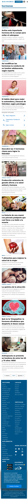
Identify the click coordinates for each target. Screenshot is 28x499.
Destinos (4, 435)
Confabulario (5, 421)
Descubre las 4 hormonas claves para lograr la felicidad (13, 151)
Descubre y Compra (20, 404)
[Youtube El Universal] (16, 452)
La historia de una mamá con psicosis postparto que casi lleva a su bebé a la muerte (14, 218)
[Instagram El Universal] (22, 452)
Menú (3, 255)
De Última (5, 449)
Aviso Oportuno (19, 408)
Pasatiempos (18, 428)
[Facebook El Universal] (19, 449)
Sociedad (4, 353)
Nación (4, 384)
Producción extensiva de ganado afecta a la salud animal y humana (12, 182)
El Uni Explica (6, 394)
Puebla (17, 388)
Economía (5, 414)
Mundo (4, 400)
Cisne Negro (5, 457)
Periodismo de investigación (6, 391)
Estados (4, 406)
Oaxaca (17, 386)
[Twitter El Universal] (22, 449)
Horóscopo (18, 429)
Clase (3, 443)
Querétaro (17, 392)
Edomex (17, 384)
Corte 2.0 (4, 386)
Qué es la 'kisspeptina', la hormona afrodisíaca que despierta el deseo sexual (13, 321)
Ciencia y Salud (6, 177)
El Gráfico (17, 418)
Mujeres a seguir (6, 388)
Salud (3, 212)
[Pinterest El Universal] (15, 455)
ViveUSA (17, 424)
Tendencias (5, 27)
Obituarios (17, 412)
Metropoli (4, 404)
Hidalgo (17, 390)
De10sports (18, 420)
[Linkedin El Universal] (22, 455)
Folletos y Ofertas (19, 406)
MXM (3, 427)
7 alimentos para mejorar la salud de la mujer (14, 259)
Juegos (17, 426)
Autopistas (5, 437)
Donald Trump (6, 402)
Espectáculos (5, 418)
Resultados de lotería (19, 432)
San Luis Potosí (19, 394)
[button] (19, 2)
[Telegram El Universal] (15, 449)
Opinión (4, 410)
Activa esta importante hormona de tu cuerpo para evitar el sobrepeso (14, 32)
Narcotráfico (5, 408)
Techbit (4, 429)
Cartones (4, 412)
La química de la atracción (13, 287)
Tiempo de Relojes (7, 455)
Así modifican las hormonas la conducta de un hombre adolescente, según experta (13, 67)
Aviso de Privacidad (15, 482)
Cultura (4, 419)
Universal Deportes (7, 416)
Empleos (17, 410)
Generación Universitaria (18, 415)
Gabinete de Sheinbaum (5, 397)
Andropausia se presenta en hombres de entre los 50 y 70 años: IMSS (14, 358)
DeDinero (17, 422)
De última (4, 433)
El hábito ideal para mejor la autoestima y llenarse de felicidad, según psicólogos (14, 101)
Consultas (4, 439)
